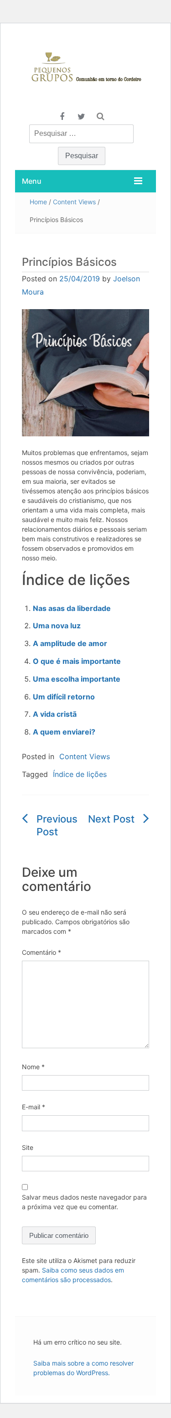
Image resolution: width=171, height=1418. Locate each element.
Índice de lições (80, 774)
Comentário (41, 952)
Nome (33, 1067)
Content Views (74, 202)
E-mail (33, 1107)
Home (38, 202)
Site (27, 1147)
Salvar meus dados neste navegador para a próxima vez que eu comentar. (84, 1202)
